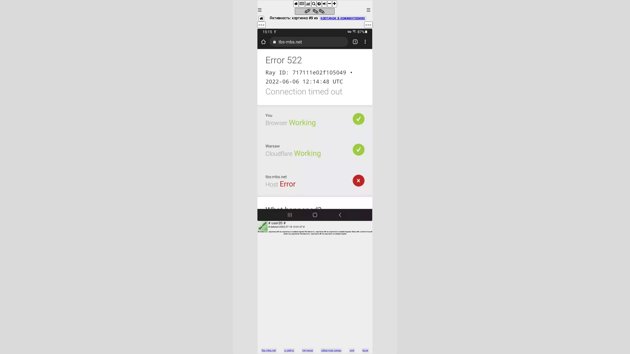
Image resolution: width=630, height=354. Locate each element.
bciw (365, 350)
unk (352, 350)
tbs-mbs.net (269, 350)
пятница (307, 350)
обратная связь (331, 350)
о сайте (289, 350)
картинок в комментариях (343, 18)
